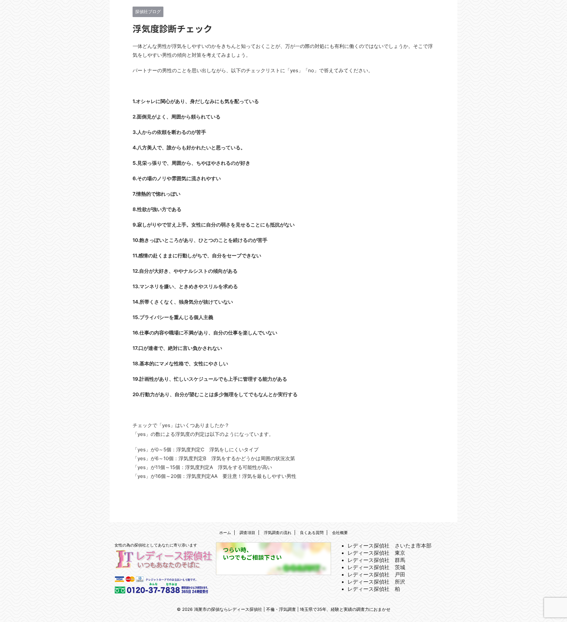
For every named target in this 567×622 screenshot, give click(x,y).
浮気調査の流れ (277, 532)
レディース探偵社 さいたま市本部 (389, 545)
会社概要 (340, 532)
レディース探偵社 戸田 (376, 574)
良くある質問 (312, 532)
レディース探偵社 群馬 (376, 560)
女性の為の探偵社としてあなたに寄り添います (156, 545)
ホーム (225, 532)
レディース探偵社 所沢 (376, 581)
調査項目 (247, 532)
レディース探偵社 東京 (376, 552)
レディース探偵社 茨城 (376, 567)
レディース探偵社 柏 (373, 589)
